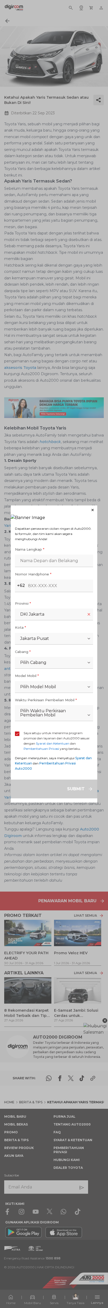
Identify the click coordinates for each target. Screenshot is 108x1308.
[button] (54, 510)
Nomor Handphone (33, 574)
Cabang (23, 652)
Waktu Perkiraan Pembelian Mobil (46, 700)
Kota (20, 627)
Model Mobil (27, 676)
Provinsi (23, 603)
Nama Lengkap (29, 549)
